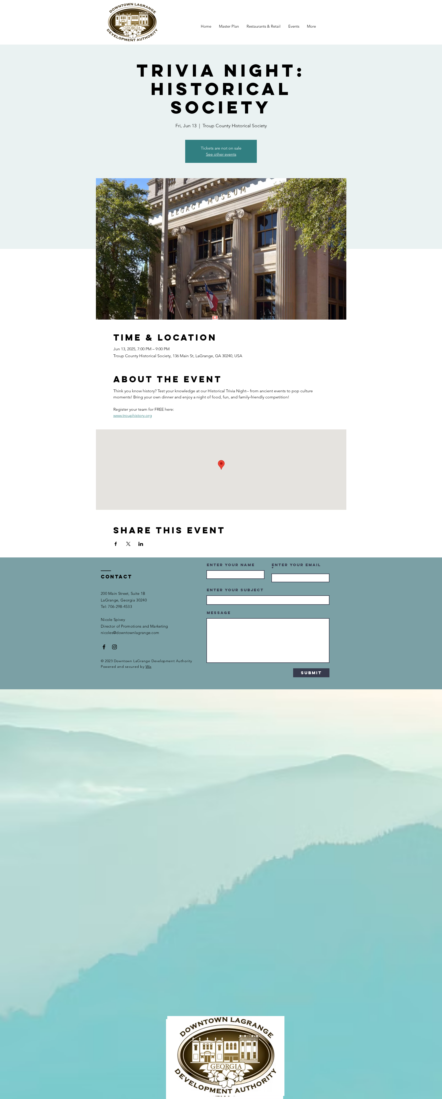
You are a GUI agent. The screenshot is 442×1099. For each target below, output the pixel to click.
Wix (148, 666)
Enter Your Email (296, 565)
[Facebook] (104, 647)
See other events (221, 154)
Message (219, 612)
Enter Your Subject (235, 589)
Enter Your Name (231, 564)
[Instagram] (114, 647)
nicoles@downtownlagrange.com (130, 632)
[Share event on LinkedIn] (140, 544)
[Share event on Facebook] (115, 544)
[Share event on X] (128, 544)
